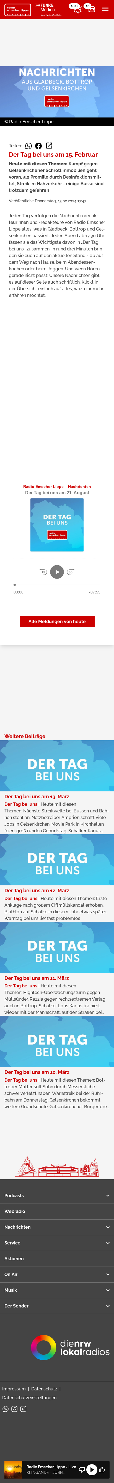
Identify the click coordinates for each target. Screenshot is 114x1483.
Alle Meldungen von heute (57, 621)
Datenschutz (44, 1389)
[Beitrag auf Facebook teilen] (38, 146)
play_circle (92, 1469)
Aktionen (14, 1258)
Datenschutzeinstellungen (29, 1397)
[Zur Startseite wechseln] (17, 10)
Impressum (14, 1389)
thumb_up (102, 1469)
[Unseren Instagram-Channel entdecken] (23, 1409)
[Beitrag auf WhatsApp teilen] (28, 146)
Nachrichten (17, 1227)
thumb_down (82, 1469)
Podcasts (14, 1195)
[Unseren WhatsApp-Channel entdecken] (5, 1409)
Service (12, 1243)
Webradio (14, 1211)
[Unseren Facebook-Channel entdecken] (14, 1409)
